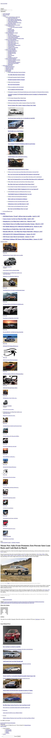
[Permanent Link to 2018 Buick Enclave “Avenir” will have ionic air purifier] (5, 394)
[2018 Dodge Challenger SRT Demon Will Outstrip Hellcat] (10, 370)
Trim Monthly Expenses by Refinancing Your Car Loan (19, 194)
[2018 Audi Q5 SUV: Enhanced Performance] (10, 342)
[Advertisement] (15, 6)
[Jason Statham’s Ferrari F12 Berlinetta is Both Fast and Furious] (16, 141)
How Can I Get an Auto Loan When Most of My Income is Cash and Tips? (23, 174)
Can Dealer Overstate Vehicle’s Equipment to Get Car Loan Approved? (23, 189)
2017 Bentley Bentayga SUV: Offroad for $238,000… (11, 436)
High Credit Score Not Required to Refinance (17, 199)
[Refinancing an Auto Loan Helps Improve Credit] (18, 201)
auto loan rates (18, 601)
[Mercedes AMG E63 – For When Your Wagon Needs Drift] (10, 328)
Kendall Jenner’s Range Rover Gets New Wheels (18, 169)
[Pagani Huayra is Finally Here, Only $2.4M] (10, 314)
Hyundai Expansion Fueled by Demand (16, 79)
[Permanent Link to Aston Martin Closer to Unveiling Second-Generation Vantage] (5, 422)
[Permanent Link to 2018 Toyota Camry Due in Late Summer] (5, 473)
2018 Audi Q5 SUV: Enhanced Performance (10, 346)
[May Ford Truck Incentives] (14, 82)
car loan (22, 601)
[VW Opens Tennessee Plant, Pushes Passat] (17, 98)
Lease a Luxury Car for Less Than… (8, 409)
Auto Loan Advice (6, 273)
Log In (4, 734)
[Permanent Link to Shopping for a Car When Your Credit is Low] (12, 411)
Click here (37, 619)
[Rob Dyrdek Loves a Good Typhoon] (16, 128)
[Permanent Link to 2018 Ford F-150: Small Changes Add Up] (5, 494)
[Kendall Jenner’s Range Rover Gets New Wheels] (16, 167)
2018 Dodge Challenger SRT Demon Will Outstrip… (11, 487)
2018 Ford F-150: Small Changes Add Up (10, 387)
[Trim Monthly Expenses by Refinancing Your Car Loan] (19, 191)
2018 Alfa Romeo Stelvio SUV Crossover (9, 528)
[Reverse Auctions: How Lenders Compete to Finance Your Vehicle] (21, 102)
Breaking (2, 213)
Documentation (8, 730)
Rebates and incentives (7, 599)
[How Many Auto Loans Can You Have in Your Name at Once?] (21, 181)
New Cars (5, 252)
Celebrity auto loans (7, 536)
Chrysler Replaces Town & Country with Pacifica (10, 518)
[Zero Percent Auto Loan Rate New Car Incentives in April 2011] (16, 115)
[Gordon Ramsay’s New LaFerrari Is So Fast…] (16, 154)
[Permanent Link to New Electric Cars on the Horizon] (5, 504)
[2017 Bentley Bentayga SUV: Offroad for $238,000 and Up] (10, 300)
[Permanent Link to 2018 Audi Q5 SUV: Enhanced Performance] (5, 463)
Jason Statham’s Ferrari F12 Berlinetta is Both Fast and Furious (21, 143)
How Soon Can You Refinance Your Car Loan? (18, 208)
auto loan (13, 601)
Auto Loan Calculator (7, 266)
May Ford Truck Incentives (14, 84)
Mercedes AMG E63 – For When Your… (9, 456)
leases (38, 601)
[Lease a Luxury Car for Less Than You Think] (10, 265)
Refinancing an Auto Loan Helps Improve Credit (18, 203)
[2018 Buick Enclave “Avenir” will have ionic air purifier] (10, 251)
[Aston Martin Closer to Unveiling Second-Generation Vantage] (10, 286)
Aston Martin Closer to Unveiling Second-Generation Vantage (14, 290)
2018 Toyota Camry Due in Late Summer (10, 359)
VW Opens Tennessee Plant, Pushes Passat (17, 100)
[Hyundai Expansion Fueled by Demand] (16, 77)
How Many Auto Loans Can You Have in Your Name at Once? (21, 184)
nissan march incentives (20, 602)
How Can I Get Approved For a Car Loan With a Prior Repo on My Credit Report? (26, 179)
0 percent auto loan (8, 601)
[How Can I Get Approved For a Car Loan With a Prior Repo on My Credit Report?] (25, 176)
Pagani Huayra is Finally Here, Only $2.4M (10, 318)
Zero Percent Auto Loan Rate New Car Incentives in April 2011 (21, 118)
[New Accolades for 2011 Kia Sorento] (16, 87)
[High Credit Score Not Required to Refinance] (17, 196)
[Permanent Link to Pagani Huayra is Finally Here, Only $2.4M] (5, 442)
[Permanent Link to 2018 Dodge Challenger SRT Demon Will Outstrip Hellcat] (5, 483)
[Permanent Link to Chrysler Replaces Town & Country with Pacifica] (5, 514)
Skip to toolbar (3, 726)
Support (7, 731)
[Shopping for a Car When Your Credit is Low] (12, 272)
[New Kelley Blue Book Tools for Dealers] (16, 72)
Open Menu (3, 11)
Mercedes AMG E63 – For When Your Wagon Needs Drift (13, 332)
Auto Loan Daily (3, 3)
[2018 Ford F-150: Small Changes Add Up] (10, 384)
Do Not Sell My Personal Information (7, 722)
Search (2, 8)
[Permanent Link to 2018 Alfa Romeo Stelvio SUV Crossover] (5, 524)
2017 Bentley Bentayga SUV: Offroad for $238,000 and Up (13, 304)
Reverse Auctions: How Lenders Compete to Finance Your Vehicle (22, 105)
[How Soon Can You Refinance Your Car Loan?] (18, 206)
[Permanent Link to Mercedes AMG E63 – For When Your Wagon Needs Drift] (5, 453)
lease (32, 601)
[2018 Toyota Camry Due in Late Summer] (10, 356)
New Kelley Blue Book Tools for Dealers (16, 74)
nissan (40, 601)
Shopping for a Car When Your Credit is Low (11, 276)
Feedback (7, 732)
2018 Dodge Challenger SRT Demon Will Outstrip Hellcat (13, 373)
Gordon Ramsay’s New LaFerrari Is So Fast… (18, 156)
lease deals (35, 601)
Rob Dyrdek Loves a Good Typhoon (15, 131)
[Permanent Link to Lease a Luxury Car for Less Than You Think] (5, 404)
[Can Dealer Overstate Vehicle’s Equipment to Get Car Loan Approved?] (22, 186)
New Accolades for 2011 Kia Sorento (15, 89)
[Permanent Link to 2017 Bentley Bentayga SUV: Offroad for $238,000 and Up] (5, 432)
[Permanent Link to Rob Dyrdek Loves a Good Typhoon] (5, 535)
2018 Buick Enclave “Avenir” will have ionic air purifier (13, 255)
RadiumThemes (27, 725)
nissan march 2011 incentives (10, 602)
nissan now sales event (29, 602)
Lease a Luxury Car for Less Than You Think (11, 270)
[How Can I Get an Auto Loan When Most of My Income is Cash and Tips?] (23, 171)
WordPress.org (8, 729)
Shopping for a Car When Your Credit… (9, 415)
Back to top (2, 724)
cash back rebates (27, 601)
